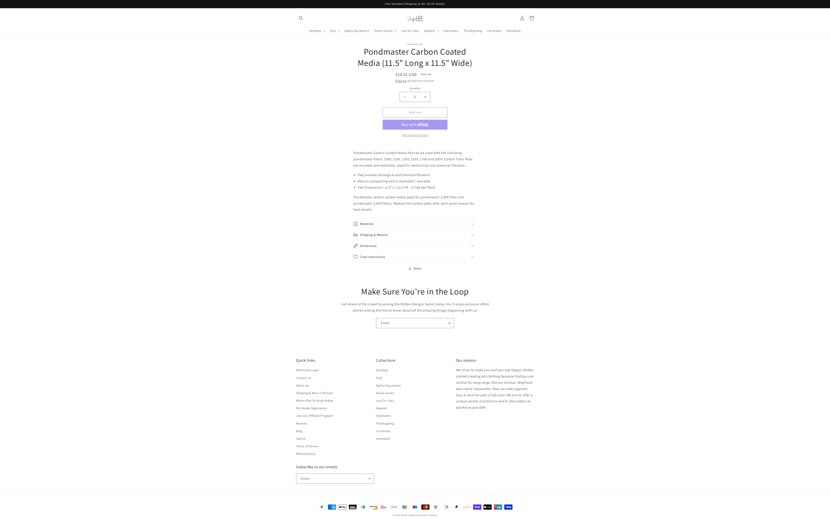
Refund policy (305, 454)
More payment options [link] (415, 135)
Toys (379, 378)
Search (301, 439)
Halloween (383, 416)
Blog (299, 431)
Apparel (381, 408)
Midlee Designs (408, 515)
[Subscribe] (449, 323)
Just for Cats (385, 400)
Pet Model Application (311, 408)
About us (302, 385)
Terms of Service (307, 446)
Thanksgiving (385, 423)
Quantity (415, 88)
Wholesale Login (307, 370)
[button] (301, 18)
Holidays (382, 370)
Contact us (303, 378)
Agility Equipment (388, 385)
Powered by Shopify (427, 515)
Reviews (301, 423)
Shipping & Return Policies (314, 393)
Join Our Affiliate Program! (315, 416)
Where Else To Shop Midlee (315, 400)
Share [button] (417, 268)
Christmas (383, 431)
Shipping (400, 80)
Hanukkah (383, 439)
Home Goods (385, 393)
